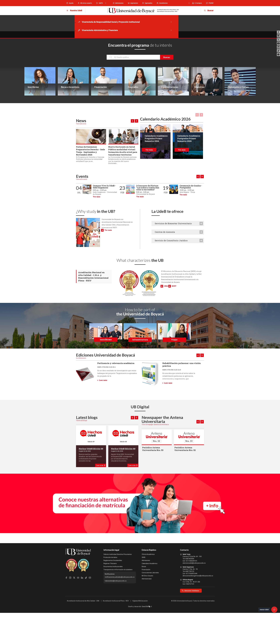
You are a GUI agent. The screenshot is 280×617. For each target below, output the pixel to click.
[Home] (131, 10)
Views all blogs (81, 420)
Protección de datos (110, 557)
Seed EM (145, 606)
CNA (166, 286)
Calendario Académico (149, 563)
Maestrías (199, 87)
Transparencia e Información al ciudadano (117, 569)
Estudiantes (163, 3)
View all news (81, 124)
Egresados (148, 3)
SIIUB (143, 557)
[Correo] (278, 54)
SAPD (101, 3)
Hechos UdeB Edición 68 (123, 448)
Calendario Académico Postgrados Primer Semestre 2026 (188, 138)
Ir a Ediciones (81, 358)
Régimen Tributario (110, 563)
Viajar (174, 339)
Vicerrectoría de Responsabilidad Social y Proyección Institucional (111, 22)
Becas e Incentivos (70, 87)
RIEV (174, 286)
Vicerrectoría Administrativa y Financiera (100, 30)
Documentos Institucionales (113, 566)
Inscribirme (33, 87)
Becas (144, 566)
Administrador (147, 579)
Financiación (100, 87)
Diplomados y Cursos (238, 87)
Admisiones (119, 3)
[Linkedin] (278, 47)
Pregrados (133, 87)
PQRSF (211, 3)
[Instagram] (278, 35)
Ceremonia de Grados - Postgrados (191, 186)
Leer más (103, 380)
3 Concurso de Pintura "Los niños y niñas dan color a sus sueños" (147, 187)
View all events (81, 179)
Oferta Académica (148, 554)
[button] (132, 121)
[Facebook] (278, 32)
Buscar (166, 57)
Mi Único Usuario (147, 576)
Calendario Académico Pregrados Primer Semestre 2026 (156, 138)
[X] (278, 39)
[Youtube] (278, 43)
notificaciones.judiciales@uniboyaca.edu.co (120, 577)
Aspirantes (134, 3)
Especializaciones (169, 87)
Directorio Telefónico (191, 591)
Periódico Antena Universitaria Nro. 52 (185, 448)
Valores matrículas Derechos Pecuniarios (117, 554)
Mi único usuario (86, 3)
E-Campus (198, 3)
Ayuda (71, 3)
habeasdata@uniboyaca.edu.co (116, 581)
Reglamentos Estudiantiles (112, 560)
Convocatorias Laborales (150, 573)
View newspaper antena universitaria (155, 424)
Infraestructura (140, 339)
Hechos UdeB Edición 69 (91, 448)
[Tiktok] (278, 50)
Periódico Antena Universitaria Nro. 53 (152, 448)
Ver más (149, 150)
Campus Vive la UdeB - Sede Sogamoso (104, 186)
